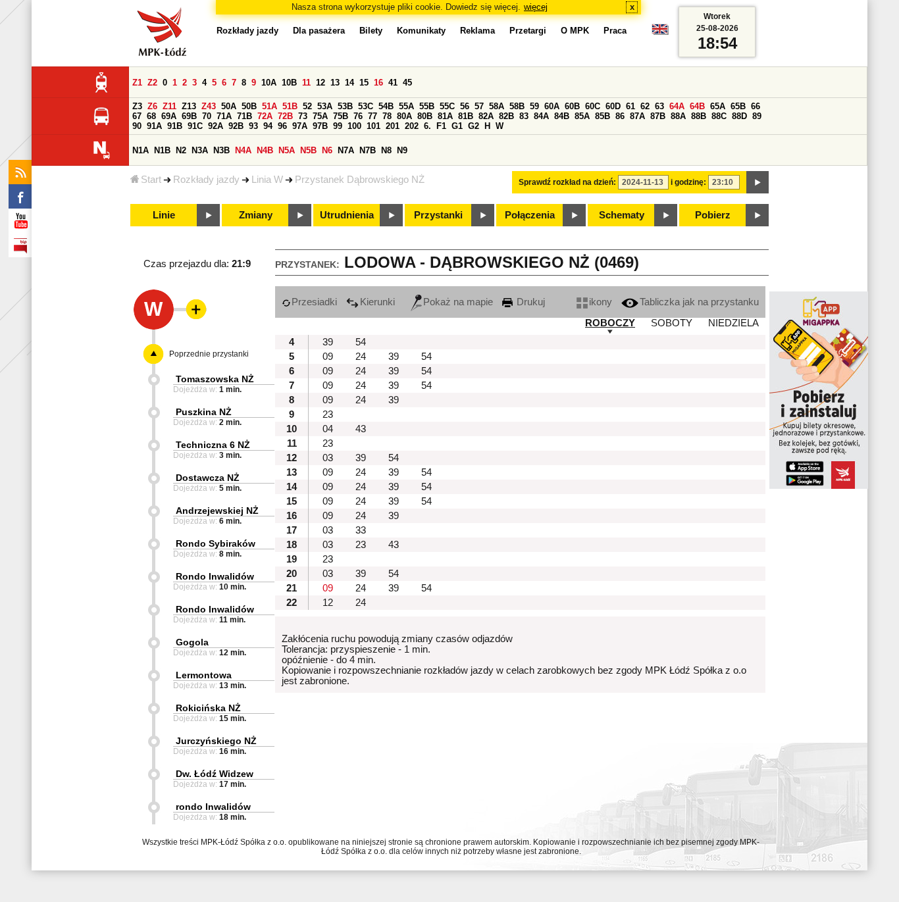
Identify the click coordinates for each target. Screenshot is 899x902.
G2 (473, 126)
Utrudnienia (347, 215)
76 (358, 116)
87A (637, 116)
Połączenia (530, 215)
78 (387, 116)
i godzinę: (688, 182)
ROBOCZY (610, 323)
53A (324, 106)
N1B (162, 150)
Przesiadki (314, 302)
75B (340, 116)
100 (354, 126)
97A (299, 126)
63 (659, 106)
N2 (181, 150)
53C (365, 106)
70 (206, 116)
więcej (536, 7)
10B (289, 83)
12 (320, 83)
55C (447, 106)
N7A (346, 150)
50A (228, 106)
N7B (367, 150)
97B (320, 126)
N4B (265, 150)
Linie (164, 215)
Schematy (621, 215)
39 (327, 342)
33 (360, 530)
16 (378, 83)
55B (426, 106)
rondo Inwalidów (213, 806)
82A (486, 116)
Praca (615, 31)
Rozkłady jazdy (206, 179)
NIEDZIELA (733, 323)
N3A (200, 150)
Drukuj (529, 302)
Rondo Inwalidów (215, 576)
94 (267, 126)
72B (285, 116)
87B (657, 116)
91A (154, 126)
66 (755, 106)
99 (337, 126)
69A (168, 116)
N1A (140, 150)
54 (360, 342)
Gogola (192, 642)
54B (386, 106)
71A (224, 116)
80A (404, 116)
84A (541, 116)
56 (464, 106)
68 (151, 116)
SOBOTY (671, 323)
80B (424, 116)
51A (269, 106)
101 (373, 126)
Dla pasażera (319, 31)
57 (479, 106)
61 (630, 106)
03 (327, 458)
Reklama (477, 31)
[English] (660, 32)
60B (572, 106)
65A (717, 106)
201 (392, 126)
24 (360, 356)
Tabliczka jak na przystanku (699, 302)
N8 (386, 150)
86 (620, 116)
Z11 (169, 106)
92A (215, 126)
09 (327, 356)
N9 (402, 150)
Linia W (267, 179)
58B (517, 106)
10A (268, 83)
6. (427, 126)
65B (738, 106)
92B (236, 126)
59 (534, 106)
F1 (441, 126)
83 (523, 116)
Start (151, 179)
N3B (221, 150)
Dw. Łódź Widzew (214, 773)
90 (136, 126)
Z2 (152, 83)
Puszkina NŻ (204, 412)
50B (249, 106)
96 (282, 126)
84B (561, 116)
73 (302, 116)
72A (264, 116)
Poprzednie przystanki (209, 354)
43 (360, 429)
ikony (600, 302)
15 (364, 83)
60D (613, 106)
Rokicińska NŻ (208, 708)
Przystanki (438, 215)
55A (406, 106)
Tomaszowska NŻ (215, 379)
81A (445, 116)
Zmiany (255, 215)
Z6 (152, 106)
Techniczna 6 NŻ (213, 444)
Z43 (208, 106)
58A (496, 106)
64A (676, 106)
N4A (243, 150)
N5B (308, 150)
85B (602, 116)
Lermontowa (204, 675)
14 (349, 83)
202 (412, 126)
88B (698, 116)
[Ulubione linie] (192, 309)
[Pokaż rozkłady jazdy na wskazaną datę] (757, 182)
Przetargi (527, 31)
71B (244, 116)
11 (306, 83)
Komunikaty (421, 31)
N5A (286, 150)
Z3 (137, 106)
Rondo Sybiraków (215, 543)
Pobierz (713, 215)
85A (582, 116)
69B (189, 116)
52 (307, 106)
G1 (457, 126)
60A (551, 106)
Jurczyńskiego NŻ (216, 741)
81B (465, 116)
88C (719, 116)
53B (345, 106)
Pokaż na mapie (458, 302)
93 (253, 126)
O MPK (575, 31)
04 (327, 429)
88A (678, 116)
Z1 (137, 83)
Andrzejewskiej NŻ (217, 510)
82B (506, 116)
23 (327, 414)
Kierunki (377, 302)
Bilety (370, 31)
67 (136, 116)
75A (320, 116)
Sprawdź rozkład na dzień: (567, 182)
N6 (327, 150)
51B (289, 106)
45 (407, 83)
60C (592, 106)
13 (335, 83)
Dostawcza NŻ (208, 477)
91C (195, 126)
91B (174, 126)
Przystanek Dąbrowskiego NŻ (359, 179)
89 (756, 116)
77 (372, 116)
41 (393, 83)
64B (697, 106)
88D (739, 116)
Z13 (189, 106)
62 (645, 106)
